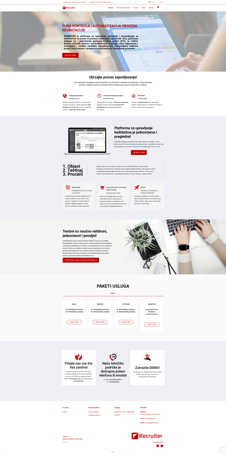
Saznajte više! (74, 322)
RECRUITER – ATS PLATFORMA (124, 412)
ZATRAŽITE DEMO (139, 152)
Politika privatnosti (94, 415)
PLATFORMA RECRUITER (123, 7)
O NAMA (143, 7)
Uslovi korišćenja (94, 412)
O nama (65, 412)
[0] (157, 8)
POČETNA (110, 7)
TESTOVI (135, 7)
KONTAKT (151, 7)
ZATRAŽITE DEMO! (70, 55)
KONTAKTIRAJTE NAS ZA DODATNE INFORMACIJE (81, 260)
